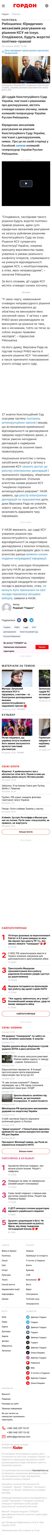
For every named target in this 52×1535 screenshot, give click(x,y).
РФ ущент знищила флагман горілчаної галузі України (21, 798)
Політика (16, 14)
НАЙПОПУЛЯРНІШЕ (14, 928)
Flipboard (35, 1363)
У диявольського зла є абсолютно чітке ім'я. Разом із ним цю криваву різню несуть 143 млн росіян (23, 774)
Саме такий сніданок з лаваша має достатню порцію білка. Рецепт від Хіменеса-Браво (27, 1196)
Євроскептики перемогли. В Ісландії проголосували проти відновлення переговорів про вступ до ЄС (21, 1072)
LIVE (28, 1275)
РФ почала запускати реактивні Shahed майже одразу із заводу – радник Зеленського (31, 1059)
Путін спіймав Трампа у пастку (23, 808)
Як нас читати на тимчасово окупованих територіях (13, 1416)
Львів (4, 1322)
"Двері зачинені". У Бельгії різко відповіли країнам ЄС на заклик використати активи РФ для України (25, 1132)
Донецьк (6, 1331)
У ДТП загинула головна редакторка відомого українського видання (28, 1209)
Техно (5, 1279)
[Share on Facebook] (19, 620)
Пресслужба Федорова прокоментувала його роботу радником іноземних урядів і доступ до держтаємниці (28, 972)
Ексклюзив (31, 1279)
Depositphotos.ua (40, 1470)
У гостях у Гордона (35, 1260)
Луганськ (6, 1350)
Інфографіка (8, 1294)
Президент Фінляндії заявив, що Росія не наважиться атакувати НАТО (25, 1143)
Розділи (30, 1245)
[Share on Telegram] (31, 620)
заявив (21, 145)
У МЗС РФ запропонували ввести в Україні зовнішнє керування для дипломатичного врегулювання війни (28, 956)
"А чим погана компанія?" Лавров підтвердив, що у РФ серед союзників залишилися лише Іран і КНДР (22, 1085)
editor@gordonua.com (18, 1436)
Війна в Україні (9, 1251)
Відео (28, 1289)
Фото (28, 1284)
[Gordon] (24, 6)
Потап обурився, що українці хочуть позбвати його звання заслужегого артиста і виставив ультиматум (16, 743)
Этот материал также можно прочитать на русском (27, 51)
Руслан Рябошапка (11, 636)
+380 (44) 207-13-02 (18, 1432)
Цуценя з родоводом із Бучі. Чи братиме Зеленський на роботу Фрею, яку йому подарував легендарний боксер (26, 1224)
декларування (9, 632)
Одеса (5, 1326)
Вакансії (6, 1394)
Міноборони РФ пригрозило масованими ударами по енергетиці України (25, 1109)
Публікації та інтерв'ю (37, 1255)
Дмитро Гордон (38, 1317)
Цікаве (5, 1299)
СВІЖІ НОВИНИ (12, 1027)
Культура (6, 1275)
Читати (42, 647)
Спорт (5, 1270)
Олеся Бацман (38, 1352)
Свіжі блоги (10, 766)
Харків (5, 1336)
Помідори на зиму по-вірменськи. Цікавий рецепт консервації (26, 1182)
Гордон (5, 14)
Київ (4, 1317)
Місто (4, 1311)
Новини (5, 1245)
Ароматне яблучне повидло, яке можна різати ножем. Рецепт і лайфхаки (25, 1168)
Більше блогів (26, 832)
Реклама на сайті (10, 1403)
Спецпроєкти (32, 1303)
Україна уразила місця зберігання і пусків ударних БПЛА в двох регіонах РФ (25, 1047)
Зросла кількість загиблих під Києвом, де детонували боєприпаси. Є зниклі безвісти (31, 1098)
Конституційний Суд (29, 632)
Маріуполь (7, 1346)
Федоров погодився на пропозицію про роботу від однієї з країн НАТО (28, 987)
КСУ (34, 627)
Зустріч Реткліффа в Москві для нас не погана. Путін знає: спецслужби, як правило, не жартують (25, 820)
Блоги (29, 1265)
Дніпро (5, 1341)
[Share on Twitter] (25, 620)
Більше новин (26, 1151)
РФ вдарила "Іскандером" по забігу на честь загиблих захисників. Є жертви (23, 1037)
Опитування (32, 1294)
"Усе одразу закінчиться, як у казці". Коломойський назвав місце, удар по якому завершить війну (29, 1001)
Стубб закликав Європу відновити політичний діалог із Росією (20, 1120)
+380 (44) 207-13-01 (18, 1428)
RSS (33, 1368)
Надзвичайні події (11, 1289)
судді (26, 627)
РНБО (17, 627)
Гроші (4, 1260)
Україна (6, 627)
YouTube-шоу (32, 1299)
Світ (4, 1265)
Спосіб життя (8, 1284)
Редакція (6, 1399)
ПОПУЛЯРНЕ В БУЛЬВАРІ (18, 1158)
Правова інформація (12, 1408)
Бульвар (8, 714)
